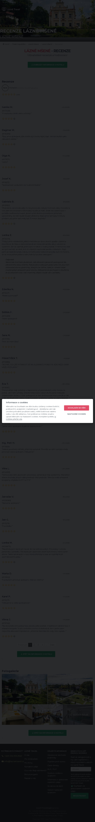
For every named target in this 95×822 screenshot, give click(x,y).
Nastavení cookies (76, 414)
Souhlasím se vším (76, 408)
